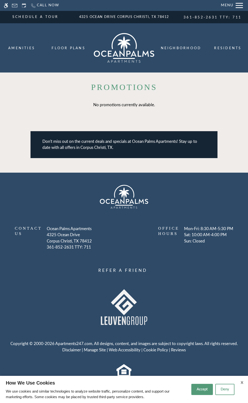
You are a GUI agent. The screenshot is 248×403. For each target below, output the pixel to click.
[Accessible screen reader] (6, 5)
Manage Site (95, 350)
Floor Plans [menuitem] (68, 48)
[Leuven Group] (124, 307)
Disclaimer (71, 350)
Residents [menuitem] (227, 48)
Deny (225, 389)
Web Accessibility (124, 350)
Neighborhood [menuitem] (181, 48)
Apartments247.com (73, 344)
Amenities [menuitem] (21, 48)
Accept (202, 389)
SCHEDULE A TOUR (35, 17)
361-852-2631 (212, 17)
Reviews (178, 350)
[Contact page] (14, 5)
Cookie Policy (155, 350)
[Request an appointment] (24, 5)
